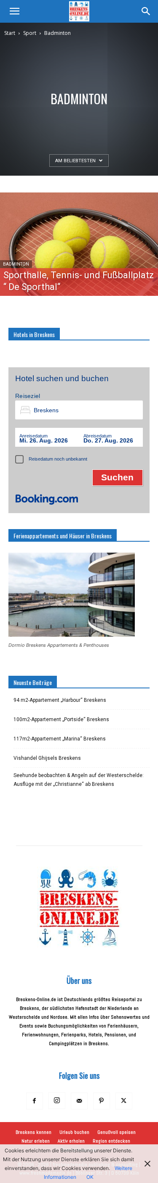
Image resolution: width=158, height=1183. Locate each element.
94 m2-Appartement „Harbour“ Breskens (59, 700)
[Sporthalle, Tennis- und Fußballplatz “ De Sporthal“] (79, 244)
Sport (29, 33)
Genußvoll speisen (116, 1132)
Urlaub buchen (74, 1132)
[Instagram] (56, 1100)
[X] (123, 1101)
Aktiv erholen (71, 1141)
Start (9, 33)
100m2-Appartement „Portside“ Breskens (61, 719)
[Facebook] (34, 1101)
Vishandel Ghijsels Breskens (47, 758)
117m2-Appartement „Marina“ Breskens (59, 739)
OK (90, 1177)
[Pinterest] (101, 1101)
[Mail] (79, 1101)
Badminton (16, 264)
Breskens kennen (33, 1132)
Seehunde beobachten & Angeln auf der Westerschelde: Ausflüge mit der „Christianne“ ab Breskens (78, 779)
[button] (14, 11)
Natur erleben (35, 1141)
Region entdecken (111, 1141)
